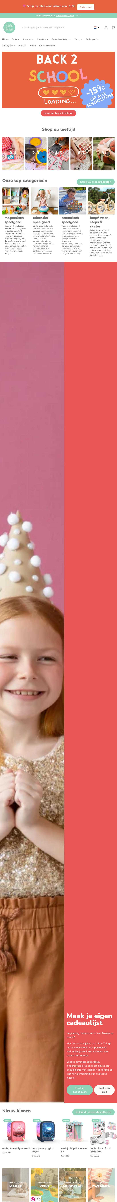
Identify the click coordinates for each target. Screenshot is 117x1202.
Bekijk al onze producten (95, 182)
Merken (22, 45)
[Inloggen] (105, 27)
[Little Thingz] (9, 27)
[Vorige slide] (102, 1122)
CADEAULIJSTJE (57, 15)
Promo (33, 45)
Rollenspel (91, 39)
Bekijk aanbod (86, 7)
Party (77, 39)
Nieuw (5, 39)
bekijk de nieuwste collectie (93, 1112)
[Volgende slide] (111, 1122)
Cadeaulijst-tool (47, 45)
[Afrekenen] (112, 27)
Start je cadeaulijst (80, 1090)
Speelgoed (7, 45)
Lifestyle (41, 39)
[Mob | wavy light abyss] (46, 1132)
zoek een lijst (104, 1090)
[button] (96, 27)
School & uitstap (60, 39)
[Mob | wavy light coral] (16, 1132)
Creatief (27, 39)
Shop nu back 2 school (58, 113)
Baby (14, 39)
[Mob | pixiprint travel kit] (75, 1132)
